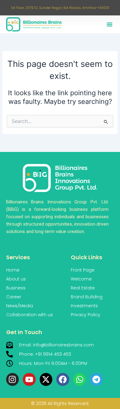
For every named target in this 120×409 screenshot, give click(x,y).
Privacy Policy (85, 315)
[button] (109, 24)
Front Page (82, 270)
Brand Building (86, 297)
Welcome (81, 279)
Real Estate (83, 288)
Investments (84, 306)
